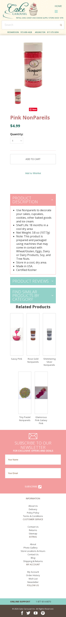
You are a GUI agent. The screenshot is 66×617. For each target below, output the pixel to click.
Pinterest (43, 593)
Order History (33, 575)
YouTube (36, 593)
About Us (33, 505)
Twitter (28, 593)
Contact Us (33, 526)
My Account (33, 571)
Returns (33, 530)
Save (34, 109)
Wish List (33, 578)
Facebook (22, 593)
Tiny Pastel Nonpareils (24, 419)
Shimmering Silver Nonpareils (49, 361)
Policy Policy (33, 512)
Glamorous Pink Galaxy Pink (41, 420)
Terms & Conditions (33, 516)
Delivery (33, 509)
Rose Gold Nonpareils (33, 360)
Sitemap (33, 533)
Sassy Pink (16, 358)
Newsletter (33, 582)
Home (58, 6)
